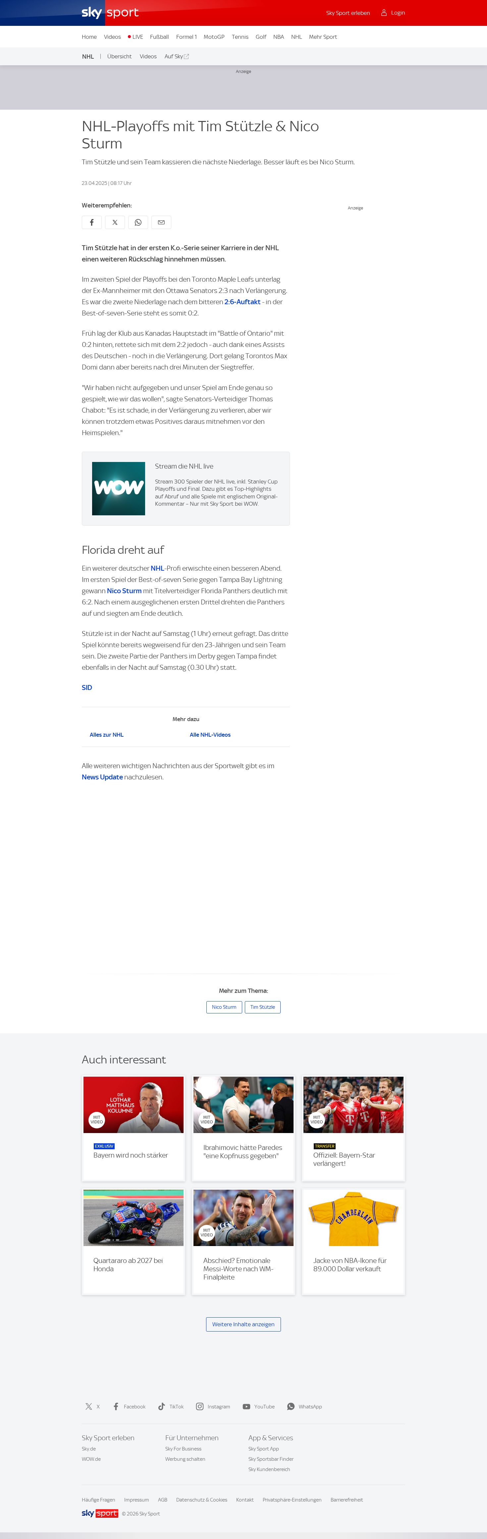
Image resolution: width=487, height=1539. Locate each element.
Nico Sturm (124, 591)
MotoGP (214, 36)
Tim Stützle (262, 1007)
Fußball (159, 36)
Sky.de (89, 1449)
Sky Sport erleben (348, 13)
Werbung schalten (185, 1459)
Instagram (219, 1407)
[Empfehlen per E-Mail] (161, 222)
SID (87, 687)
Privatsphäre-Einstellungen (292, 1500)
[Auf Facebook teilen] (92, 222)
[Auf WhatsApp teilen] (138, 222)
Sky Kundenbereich (269, 1469)
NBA (278, 36)
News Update (102, 777)
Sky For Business (183, 1449)
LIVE (138, 36)
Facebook (134, 1407)
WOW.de (91, 1459)
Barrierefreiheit (347, 1500)
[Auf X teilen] (115, 222)
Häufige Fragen (98, 1500)
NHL (296, 36)
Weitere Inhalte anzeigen (243, 1324)
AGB (162, 1500)
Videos (112, 36)
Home (89, 36)
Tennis (240, 36)
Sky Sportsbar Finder (271, 1459)
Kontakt (245, 1500)
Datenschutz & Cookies (201, 1500)
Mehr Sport (323, 36)
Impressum (136, 1500)
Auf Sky (174, 56)
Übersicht (119, 56)
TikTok (177, 1407)
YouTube (264, 1407)
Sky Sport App (263, 1449)
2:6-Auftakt (243, 302)
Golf (261, 36)
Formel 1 (186, 36)
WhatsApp (310, 1407)
